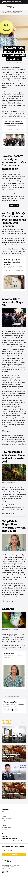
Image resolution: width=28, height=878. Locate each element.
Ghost (11, 866)
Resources (5, 809)
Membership (6, 834)
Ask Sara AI (5, 821)
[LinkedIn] (3, 871)
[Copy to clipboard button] (16, 709)
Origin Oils (7, 331)
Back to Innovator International (12, 841)
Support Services (6, 818)
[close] (25, 2)
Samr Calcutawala (15, 375)
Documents (5, 814)
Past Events (5, 830)
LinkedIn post (6, 431)
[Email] (6, 871)
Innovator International (18, 62)
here (16, 601)
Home (3, 11)
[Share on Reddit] (12, 709)
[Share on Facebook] (5, 709)
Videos (4, 811)
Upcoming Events (6, 827)
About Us (4, 836)
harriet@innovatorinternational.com (14, 444)
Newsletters (8, 11)
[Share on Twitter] (8, 709)
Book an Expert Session (9, 838)
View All (23, 721)
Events (4, 825)
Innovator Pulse (6, 868)
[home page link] (10, 7)
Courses (4, 816)
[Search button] (25, 7)
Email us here (14, 205)
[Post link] (14, 734)
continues (12, 513)
